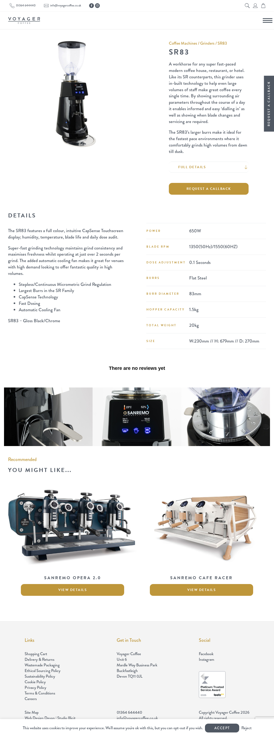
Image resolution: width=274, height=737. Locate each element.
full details (192, 167)
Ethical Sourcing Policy (42, 671)
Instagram (206, 659)
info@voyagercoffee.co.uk (65, 5)
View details (72, 590)
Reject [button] (246, 728)
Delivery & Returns (39, 659)
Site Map (32, 712)
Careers (31, 699)
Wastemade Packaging (42, 665)
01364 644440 (26, 5)
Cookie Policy (35, 682)
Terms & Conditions (40, 693)
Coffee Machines (183, 43)
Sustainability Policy (40, 676)
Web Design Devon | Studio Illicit (50, 718)
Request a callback (209, 188)
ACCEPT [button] (222, 728)
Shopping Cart (36, 654)
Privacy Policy (35, 687)
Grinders (207, 43)
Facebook (206, 654)
